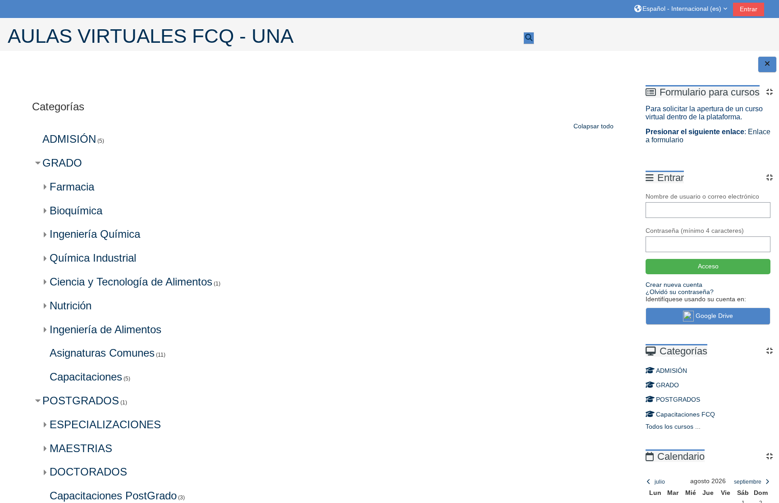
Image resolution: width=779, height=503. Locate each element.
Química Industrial (93, 258)
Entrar (748, 9)
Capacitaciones (86, 377)
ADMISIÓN (671, 370)
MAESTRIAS (81, 448)
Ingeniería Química (95, 234)
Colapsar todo (593, 126)
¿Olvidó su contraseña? (680, 291)
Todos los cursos (669, 426)
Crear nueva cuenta (674, 284)
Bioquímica (76, 210)
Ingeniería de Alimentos (105, 329)
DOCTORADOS (88, 472)
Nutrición (71, 305)
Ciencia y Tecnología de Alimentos (131, 282)
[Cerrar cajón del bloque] (767, 64)
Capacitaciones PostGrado (113, 495)
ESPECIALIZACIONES (105, 424)
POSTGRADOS (678, 399)
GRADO (667, 385)
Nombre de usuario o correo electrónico (702, 196)
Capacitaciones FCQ (685, 414)
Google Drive (714, 315)
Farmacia (72, 187)
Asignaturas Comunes (102, 353)
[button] (681, 8)
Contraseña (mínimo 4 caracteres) (695, 230)
